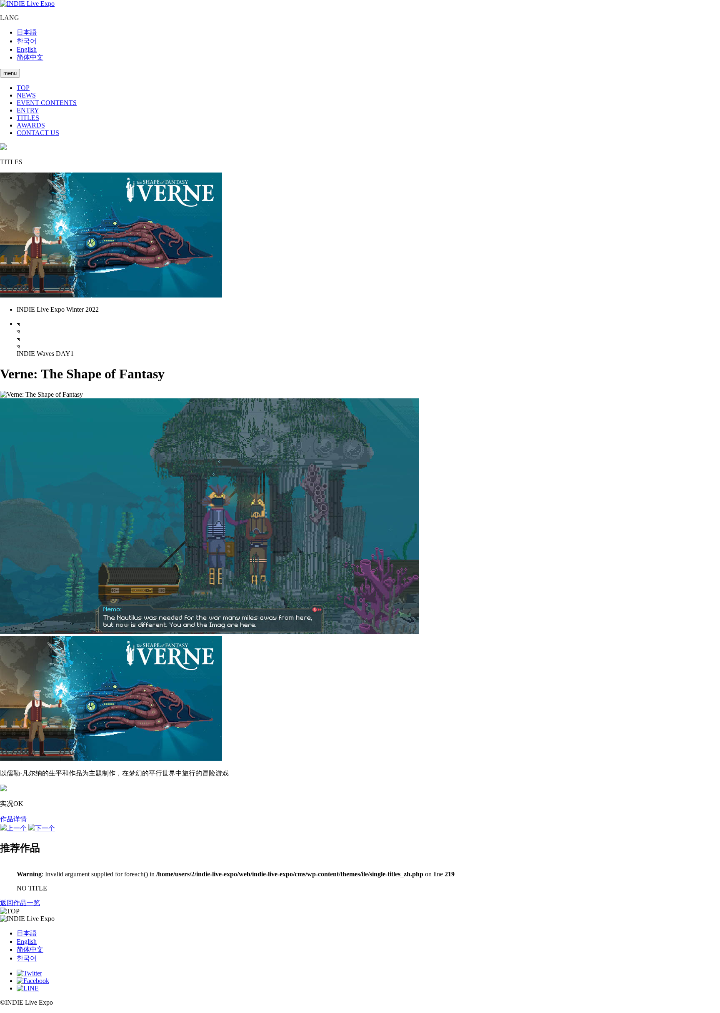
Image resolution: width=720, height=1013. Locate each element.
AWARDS (31, 125)
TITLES (28, 117)
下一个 (45, 828)
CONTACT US (38, 132)
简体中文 (30, 57)
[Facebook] (33, 980)
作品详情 (13, 819)
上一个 (17, 828)
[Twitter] (29, 973)
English (27, 49)
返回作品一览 (20, 902)
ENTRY (28, 110)
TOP (23, 87)
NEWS (26, 95)
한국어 (27, 41)
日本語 (27, 32)
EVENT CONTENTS (47, 102)
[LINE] (28, 988)
